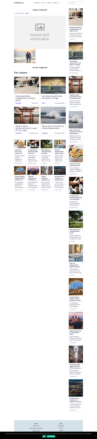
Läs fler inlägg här (40, 67)
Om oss (43, 2)
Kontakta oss (55, 2)
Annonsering (37, 2)
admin (27, 13)
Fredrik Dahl (18, 133)
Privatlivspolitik (51, 436)
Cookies (49, 2)
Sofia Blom (45, 133)
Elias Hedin (18, 103)
